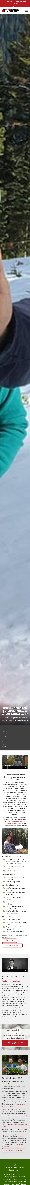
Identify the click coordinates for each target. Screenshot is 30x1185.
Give (17, 3)
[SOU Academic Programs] (10, 10)
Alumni (14, 3)
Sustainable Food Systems (15, 931)
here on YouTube (20, 821)
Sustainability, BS (12, 871)
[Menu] (25, 10)
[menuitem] (8, 1)
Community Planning (13, 919)
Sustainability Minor (13, 882)
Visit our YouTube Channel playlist (12, 823)
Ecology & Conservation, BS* (15, 859)
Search (15, 6)
